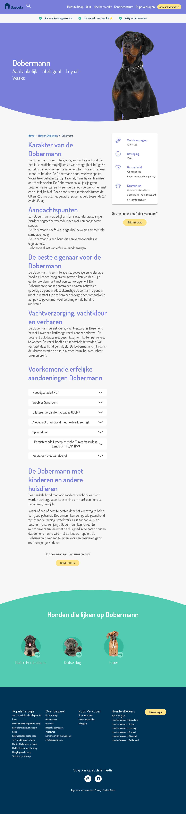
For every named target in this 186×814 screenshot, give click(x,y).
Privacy (98, 790)
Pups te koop (75, 7)
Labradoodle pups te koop (24, 735)
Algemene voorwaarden (82, 790)
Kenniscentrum (123, 7)
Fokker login (155, 712)
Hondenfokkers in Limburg (124, 728)
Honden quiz (51, 719)
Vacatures (50, 731)
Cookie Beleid (109, 790)
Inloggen (83, 723)
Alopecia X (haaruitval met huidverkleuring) (60, 422)
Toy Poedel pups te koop (23, 739)
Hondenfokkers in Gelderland (125, 740)
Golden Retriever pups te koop (26, 723)
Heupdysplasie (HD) (45, 392)
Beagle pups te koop (21, 752)
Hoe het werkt (103, 7)
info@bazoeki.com (54, 739)
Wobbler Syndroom (45, 402)
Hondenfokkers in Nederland (125, 719)
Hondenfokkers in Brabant (124, 732)
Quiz (88, 7)
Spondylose (40, 432)
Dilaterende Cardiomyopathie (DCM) (56, 412)
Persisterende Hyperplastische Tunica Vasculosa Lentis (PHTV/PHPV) (66, 443)
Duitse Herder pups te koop (24, 747)
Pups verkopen (145, 7)
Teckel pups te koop (21, 756)
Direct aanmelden (87, 719)
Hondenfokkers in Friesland (124, 736)
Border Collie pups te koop (24, 743)
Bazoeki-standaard (54, 727)
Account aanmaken (169, 6)
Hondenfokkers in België (123, 723)
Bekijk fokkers (67, 562)
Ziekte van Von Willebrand (49, 456)
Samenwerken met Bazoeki (58, 735)
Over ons (49, 723)
